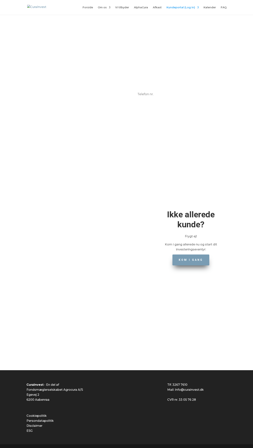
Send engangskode (178, 117)
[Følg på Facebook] (123, 351)
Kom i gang (191, 259)
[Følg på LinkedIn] (130, 351)
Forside (88, 7)
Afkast (157, 7)
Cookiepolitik (36, 416)
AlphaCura (141, 7)
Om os (102, 7)
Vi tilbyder (122, 7)
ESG (29, 430)
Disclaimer (34, 425)
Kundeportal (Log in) (181, 7)
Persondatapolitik (40, 420)
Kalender (210, 7)
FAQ (224, 7)
